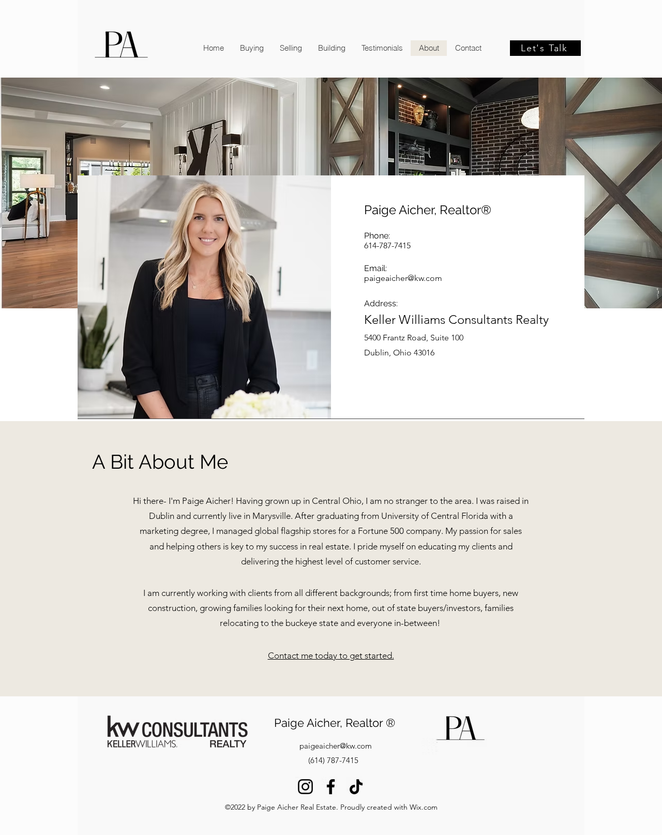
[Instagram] (305, 787)
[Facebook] (331, 787)
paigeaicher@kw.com (403, 278)
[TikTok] (356, 787)
